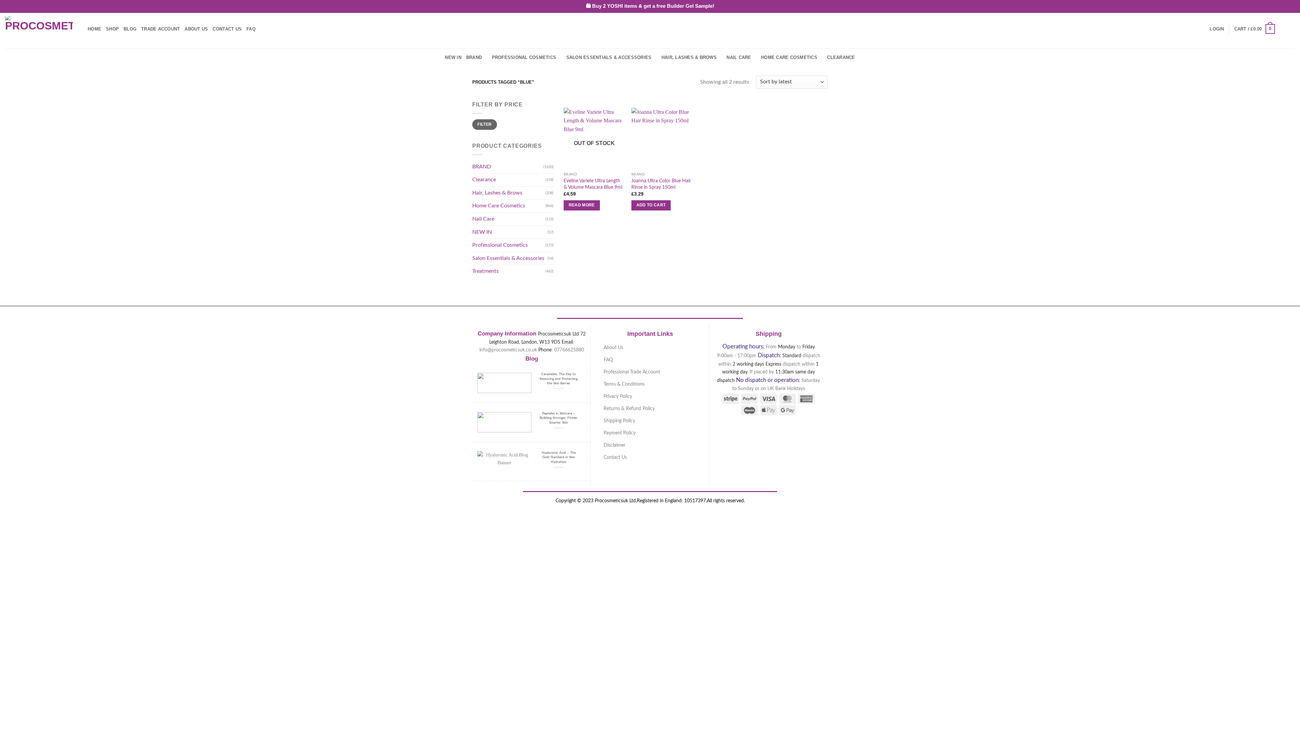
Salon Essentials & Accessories (609, 57)
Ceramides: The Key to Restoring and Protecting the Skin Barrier (559, 378)
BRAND (474, 57)
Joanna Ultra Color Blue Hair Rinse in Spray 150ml (661, 184)
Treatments (485, 271)
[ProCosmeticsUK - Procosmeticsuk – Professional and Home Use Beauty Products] (39, 29)
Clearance (841, 57)
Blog (130, 29)
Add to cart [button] (651, 205)
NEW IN (453, 57)
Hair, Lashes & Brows (689, 57)
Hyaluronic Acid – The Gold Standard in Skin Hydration (559, 457)
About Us (196, 29)
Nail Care (739, 57)
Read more (582, 205)
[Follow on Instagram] (1290, 29)
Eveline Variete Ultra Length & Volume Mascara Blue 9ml (593, 184)
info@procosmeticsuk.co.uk (508, 349)
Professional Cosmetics (524, 57)
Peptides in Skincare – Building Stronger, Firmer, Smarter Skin (559, 418)
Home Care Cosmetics (789, 57)
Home (94, 29)
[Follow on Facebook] (1281, 29)
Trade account (160, 29)
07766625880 (569, 349)
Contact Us (227, 29)
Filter (484, 124)
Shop (112, 29)
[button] (1217, 29)
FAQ (251, 29)
